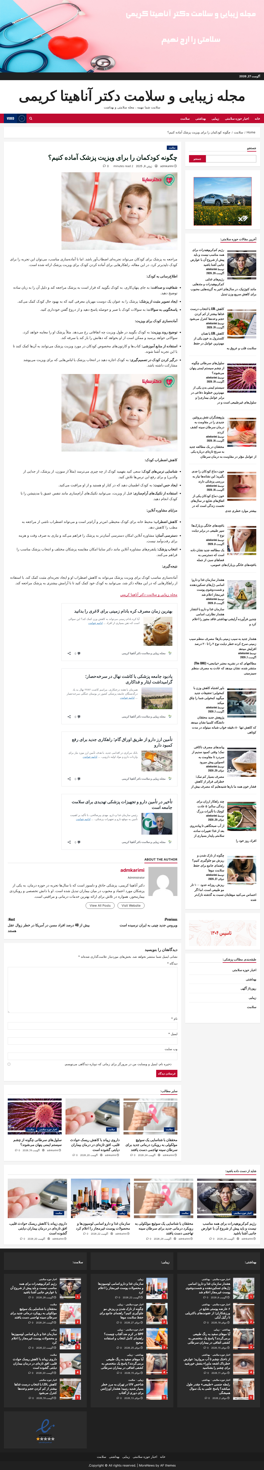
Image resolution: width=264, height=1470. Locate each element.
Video (10, 118)
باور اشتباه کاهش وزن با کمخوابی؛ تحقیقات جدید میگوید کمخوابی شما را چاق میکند (206, 695)
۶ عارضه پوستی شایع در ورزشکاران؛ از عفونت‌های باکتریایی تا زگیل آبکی (243, 1313)
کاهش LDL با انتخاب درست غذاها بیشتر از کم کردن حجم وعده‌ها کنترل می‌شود (207, 313)
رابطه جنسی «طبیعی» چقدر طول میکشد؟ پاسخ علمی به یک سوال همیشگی (243, 1389)
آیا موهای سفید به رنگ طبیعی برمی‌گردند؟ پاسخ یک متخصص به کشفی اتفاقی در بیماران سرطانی (243, 1338)
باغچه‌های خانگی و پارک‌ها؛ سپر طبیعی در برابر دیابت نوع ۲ (207, 530)
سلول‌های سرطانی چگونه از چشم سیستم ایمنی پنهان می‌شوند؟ (207, 367)
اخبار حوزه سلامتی (237, 118)
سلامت (185, 118)
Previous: (148, 922)
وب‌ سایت (171, 1049)
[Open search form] (30, 118)
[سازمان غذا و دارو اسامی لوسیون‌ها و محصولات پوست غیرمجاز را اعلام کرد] (100, 1198)
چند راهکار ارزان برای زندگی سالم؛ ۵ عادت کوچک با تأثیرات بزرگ (210, 806)
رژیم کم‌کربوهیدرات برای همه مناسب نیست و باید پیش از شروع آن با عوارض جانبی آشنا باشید (207, 257)
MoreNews (147, 1465)
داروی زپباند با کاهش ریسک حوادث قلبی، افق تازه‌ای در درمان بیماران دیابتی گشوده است (95, 1145)
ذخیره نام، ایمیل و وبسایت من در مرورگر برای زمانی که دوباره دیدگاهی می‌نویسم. (117, 1064)
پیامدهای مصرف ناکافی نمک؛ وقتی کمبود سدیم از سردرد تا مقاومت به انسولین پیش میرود (208, 754)
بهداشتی (200, 118)
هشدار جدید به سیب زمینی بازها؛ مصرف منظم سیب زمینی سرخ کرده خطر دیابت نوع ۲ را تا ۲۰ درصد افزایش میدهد (222, 643)
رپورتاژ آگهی (248, 988)
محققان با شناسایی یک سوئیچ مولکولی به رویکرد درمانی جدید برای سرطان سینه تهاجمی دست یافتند (151, 1145)
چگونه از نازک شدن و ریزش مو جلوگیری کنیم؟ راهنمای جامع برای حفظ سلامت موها (208, 862)
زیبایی (215, 118)
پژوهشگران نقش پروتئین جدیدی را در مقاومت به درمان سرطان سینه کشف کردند (207, 424)
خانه (257, 118)
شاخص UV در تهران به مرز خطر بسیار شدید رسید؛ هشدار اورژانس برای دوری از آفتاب (157, 1389)
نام (174, 1018)
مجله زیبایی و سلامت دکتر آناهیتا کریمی (132, 94)
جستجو (251, 148)
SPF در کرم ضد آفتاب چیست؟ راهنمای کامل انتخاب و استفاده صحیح (157, 1338)
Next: (49, 925)
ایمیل (172, 1034)
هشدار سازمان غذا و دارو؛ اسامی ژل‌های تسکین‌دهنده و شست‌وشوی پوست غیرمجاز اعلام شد (207, 587)
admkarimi (166, 166)
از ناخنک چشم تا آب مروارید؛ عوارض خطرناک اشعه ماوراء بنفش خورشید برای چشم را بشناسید (243, 1364)
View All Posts (100, 905)
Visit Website (131, 905)
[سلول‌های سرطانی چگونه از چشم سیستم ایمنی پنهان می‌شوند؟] (35, 1116)
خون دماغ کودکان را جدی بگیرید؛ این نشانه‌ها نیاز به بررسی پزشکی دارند (208, 476)
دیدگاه (172, 963)
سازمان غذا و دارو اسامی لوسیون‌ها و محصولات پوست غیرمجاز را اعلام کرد (157, 1288)
